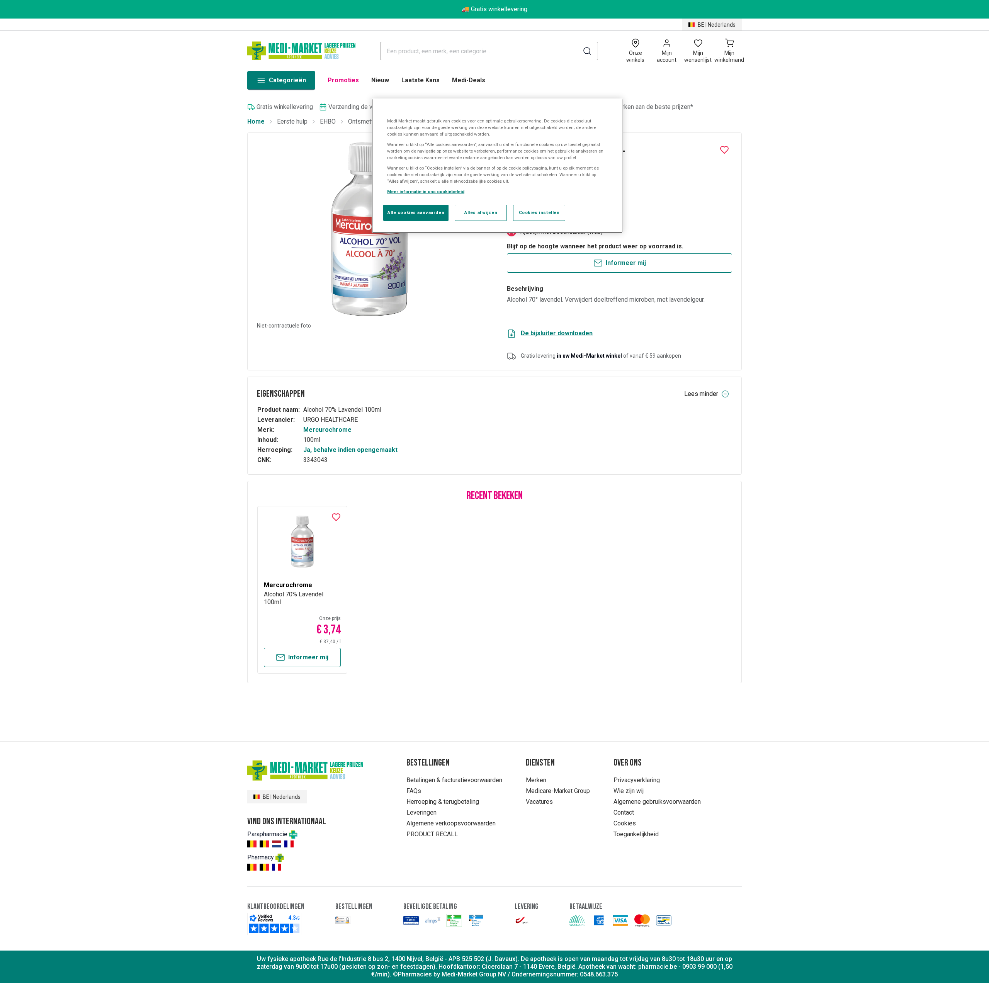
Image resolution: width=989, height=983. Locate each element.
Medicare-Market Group (558, 791)
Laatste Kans (420, 80)
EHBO (328, 121)
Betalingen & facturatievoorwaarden (454, 780)
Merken (536, 780)
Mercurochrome (327, 429)
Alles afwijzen (480, 212)
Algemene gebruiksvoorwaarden (657, 801)
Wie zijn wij (628, 791)
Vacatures (539, 801)
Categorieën (287, 80)
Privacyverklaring (636, 780)
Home (256, 121)
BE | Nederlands (717, 25)
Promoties (343, 80)
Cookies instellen (539, 212)
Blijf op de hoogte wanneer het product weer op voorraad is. (595, 246)
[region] (497, 165)
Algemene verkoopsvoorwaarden (451, 823)
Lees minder (701, 393)
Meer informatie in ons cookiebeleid (425, 191)
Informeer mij (626, 263)
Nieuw (380, 80)
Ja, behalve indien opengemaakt (350, 449)
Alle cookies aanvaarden (415, 212)
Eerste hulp (292, 121)
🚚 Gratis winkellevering (494, 9)
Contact (623, 812)
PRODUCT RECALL (432, 834)
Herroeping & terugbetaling (442, 801)
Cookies (624, 823)
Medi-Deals (468, 80)
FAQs (413, 791)
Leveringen (421, 812)
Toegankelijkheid (636, 834)
